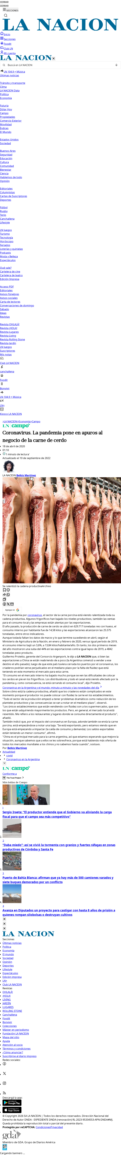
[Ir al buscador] (6, 15)
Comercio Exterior (11, 120)
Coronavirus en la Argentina (23, 759)
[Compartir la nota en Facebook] (4, 604)
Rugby (4, 211)
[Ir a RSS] (4, 1094)
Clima (3, 86)
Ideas (3, 313)
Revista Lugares (9, 332)
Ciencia (4, 173)
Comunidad (7, 166)
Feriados (5, 245)
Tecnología (6, 237)
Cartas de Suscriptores (13, 196)
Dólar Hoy (6, 109)
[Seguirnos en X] (4, 1074)
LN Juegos (6, 230)
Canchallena (7, 218)
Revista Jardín (8, 343)
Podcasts (5, 252)
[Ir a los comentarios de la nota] (8, 590)
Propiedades (7, 117)
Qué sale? (6, 268)
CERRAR (4, 2)
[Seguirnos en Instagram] (4, 1084)
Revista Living (8, 335)
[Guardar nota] (4, 590)
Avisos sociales (9, 298)
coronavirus (35, 615)
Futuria (4, 105)
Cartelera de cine (10, 271)
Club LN (8, 48)
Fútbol (4, 207)
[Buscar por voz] (116, 65)
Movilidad (6, 124)
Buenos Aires (8, 151)
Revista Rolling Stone (12, 339)
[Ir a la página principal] (60, 29)
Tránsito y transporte (12, 83)
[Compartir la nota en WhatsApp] (8, 595)
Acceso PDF (7, 286)
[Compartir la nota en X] (8, 604)
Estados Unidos (9, 139)
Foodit (7, 44)
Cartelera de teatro (11, 275)
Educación (6, 158)
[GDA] (12, 1138)
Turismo (5, 234)
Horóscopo (6, 241)
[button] (60, 235)
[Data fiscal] (5, 1149)
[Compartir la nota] (4, 595)
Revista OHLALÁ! (9, 324)
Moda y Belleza (9, 256)
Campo (4, 113)
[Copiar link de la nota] (4, 599)
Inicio (7, 34)
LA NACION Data (10, 90)
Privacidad (56, 1127)
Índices (4, 128)
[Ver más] (4, 763)
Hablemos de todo (11, 177)
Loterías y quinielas (11, 249)
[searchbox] (59, 65)
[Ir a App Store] (12, 1112)
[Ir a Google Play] (12, 1105)
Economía (23, 421)
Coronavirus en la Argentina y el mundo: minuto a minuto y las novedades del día (51, 687)
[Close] (4, 919)
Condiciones (43, 1127)
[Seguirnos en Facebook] (4, 1064)
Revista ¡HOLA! (8, 328)
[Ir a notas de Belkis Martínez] (60, 466)
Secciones (10, 39)
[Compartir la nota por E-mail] (12, 604)
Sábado (4, 309)
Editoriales (6, 188)
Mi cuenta (10, 53)
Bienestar (5, 169)
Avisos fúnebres (9, 294)
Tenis (3, 215)
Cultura (4, 162)
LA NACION (10, 421)
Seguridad (6, 154)
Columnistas (7, 192)
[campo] (16, 427)
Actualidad (9, 752)
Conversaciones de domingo (17, 305)
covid (9, 755)
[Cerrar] (53, 59)
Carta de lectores (10, 301)
